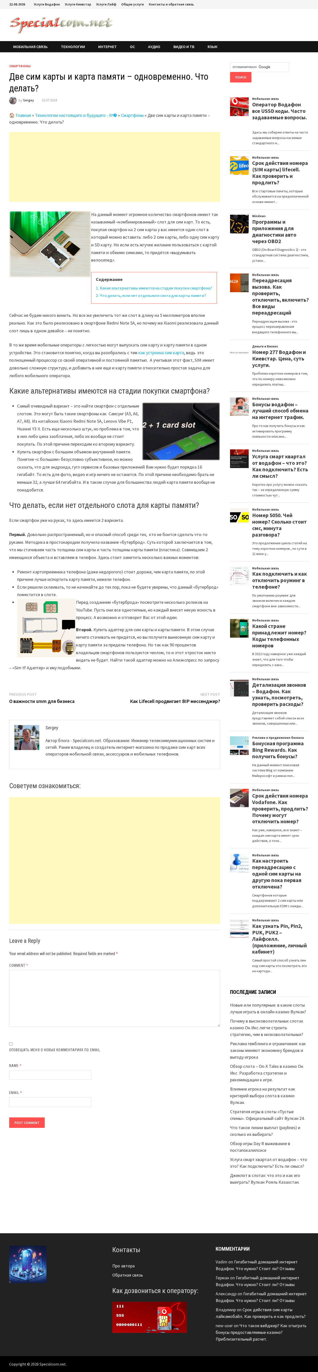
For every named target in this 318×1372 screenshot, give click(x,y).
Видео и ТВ (183, 46)
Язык (212, 46)
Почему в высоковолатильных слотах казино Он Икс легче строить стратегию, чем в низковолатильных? (266, 1027)
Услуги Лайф (106, 4)
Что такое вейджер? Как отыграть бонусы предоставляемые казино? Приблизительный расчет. (261, 1332)
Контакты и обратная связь (171, 4)
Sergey (28, 100)
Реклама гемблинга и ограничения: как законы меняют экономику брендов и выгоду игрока (268, 1050)
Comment (19, 965)
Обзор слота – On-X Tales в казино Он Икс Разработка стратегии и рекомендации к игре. (266, 1073)
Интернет (107, 46)
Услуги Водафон (47, 4)
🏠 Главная (20, 115)
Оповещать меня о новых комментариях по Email (54, 1050)
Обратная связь (127, 1275)
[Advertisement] (114, 167)
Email (15, 1093)
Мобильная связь (30, 46)
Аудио (154, 46)
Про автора (123, 1266)
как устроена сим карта (161, 352)
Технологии (73, 46)
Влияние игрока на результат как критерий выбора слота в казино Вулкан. (262, 1095)
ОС (132, 46)
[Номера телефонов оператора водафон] (149, 1317)
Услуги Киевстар (78, 4)
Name (15, 1066)
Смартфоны (20, 66)
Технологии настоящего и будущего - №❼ (76, 115)
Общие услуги (132, 4)
